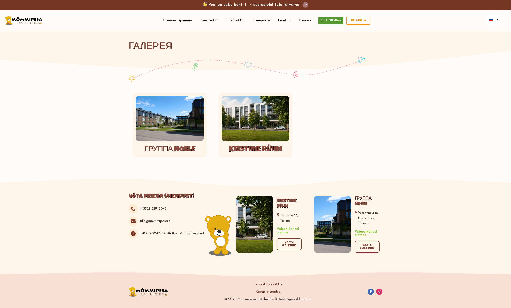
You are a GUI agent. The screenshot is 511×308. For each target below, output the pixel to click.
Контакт (305, 20)
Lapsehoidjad (235, 20)
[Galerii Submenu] (270, 20)
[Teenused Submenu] (217, 20)
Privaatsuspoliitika (268, 284)
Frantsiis (284, 20)
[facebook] (371, 292)
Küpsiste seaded (268, 291)
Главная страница (177, 20)
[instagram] (379, 292)
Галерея (260, 20)
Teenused (207, 20)
